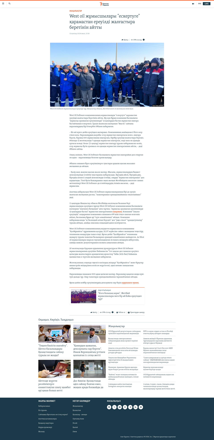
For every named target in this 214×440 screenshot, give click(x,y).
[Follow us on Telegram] (130, 407)
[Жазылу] (141, 407)
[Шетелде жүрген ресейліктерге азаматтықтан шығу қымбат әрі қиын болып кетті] (54, 369)
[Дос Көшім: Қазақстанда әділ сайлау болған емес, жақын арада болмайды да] (89, 369)
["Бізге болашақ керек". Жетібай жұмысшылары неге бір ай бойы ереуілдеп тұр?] (83, 296)
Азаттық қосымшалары (47, 419)
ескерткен (117, 212)
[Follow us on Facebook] (109, 407)
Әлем (75, 432)
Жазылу (41, 432)
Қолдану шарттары (46, 423)
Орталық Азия (78, 419)
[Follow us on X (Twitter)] (114, 407)
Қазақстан (77, 410)
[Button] (124, 39)
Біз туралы (42, 410)
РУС (199, 4)
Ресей (75, 423)
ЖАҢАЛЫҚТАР (75, 11)
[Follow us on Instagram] (125, 407)
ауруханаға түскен (130, 283)
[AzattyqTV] (193, 3)
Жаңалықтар (78, 406)
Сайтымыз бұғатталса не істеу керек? (53, 415)
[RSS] (135, 407)
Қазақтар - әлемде (80, 415)
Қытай (75, 427)
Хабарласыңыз (44, 406)
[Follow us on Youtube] (120, 407)
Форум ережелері (45, 427)
